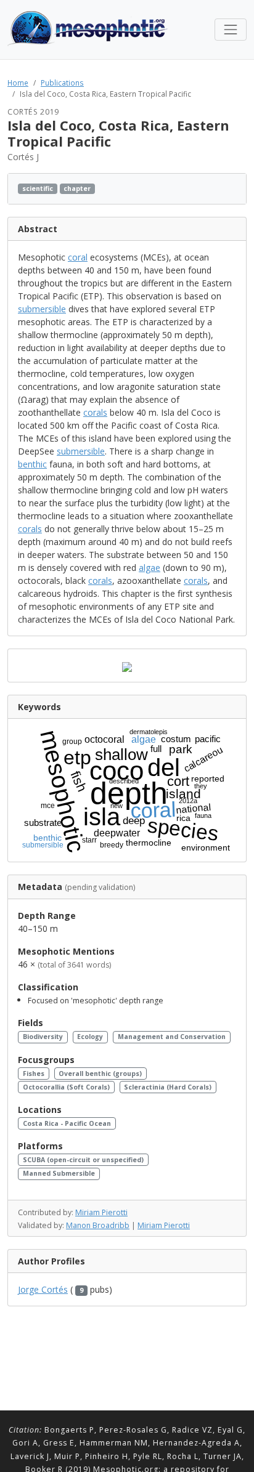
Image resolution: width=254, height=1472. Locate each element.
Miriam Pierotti (101, 1212)
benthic (32, 464)
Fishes (33, 1073)
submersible (42, 309)
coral (78, 257)
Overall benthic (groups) (100, 1073)
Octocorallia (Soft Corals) (66, 1087)
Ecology (90, 1036)
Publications (62, 82)
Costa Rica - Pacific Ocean (67, 1123)
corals (95, 412)
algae (149, 567)
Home (17, 82)
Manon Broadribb (97, 1225)
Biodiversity (43, 1036)
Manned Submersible (59, 1173)
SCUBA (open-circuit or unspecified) (83, 1159)
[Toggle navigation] (231, 29)
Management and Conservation (172, 1036)
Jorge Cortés (43, 1289)
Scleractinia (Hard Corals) (167, 1087)
